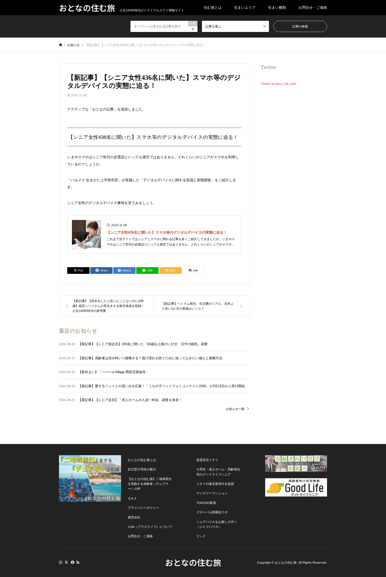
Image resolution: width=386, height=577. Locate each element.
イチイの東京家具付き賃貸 (215, 484)
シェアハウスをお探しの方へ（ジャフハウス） (216, 524)
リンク (201, 536)
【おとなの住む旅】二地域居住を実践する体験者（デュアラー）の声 (150, 484)
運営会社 (134, 517)
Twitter (66, 562)
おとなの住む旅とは (142, 460)
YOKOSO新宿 (206, 503)
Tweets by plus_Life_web (278, 83)
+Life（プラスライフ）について (150, 526)
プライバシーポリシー (143, 507)
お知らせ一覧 (235, 409)
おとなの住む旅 (193, 562)
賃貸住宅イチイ (207, 460)
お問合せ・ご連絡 (312, 7)
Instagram (60, 562)
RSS (78, 562)
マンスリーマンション (212, 493)
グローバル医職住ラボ (212, 512)
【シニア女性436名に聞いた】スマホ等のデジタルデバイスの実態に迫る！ (167, 232)
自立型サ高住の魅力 (142, 469)
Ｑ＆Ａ (132, 498)
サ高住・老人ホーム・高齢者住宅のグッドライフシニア (218, 471)
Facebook (72, 562)
